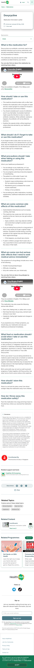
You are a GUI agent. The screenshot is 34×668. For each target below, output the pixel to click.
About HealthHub (6, 638)
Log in (23, 2)
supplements (6, 509)
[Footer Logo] (17, 578)
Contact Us (5, 652)
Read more (13, 528)
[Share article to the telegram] (21, 485)
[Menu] (32, 2)
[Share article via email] (17, 485)
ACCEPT (17, 665)
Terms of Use (13, 623)
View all (28, 537)
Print (18, 490)
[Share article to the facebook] (26, 485)
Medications (9, 7)
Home (3, 7)
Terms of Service (11, 629)
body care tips (18, 506)
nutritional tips (15, 509)
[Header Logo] (5, 2)
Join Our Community (7, 642)
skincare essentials (7, 506)
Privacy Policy (19, 624)
